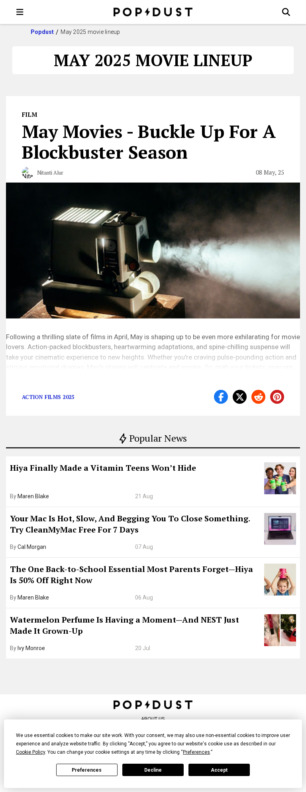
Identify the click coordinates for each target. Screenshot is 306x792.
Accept (219, 770)
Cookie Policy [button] (30, 752)
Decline (153, 770)
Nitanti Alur (50, 172)
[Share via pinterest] (277, 397)
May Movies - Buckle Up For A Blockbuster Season (149, 141)
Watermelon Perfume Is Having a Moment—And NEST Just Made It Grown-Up (124, 625)
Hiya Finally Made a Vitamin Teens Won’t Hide (103, 467)
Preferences (87, 770)
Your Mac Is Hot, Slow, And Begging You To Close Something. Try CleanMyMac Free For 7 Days (130, 524)
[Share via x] (240, 397)
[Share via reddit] (258, 397)
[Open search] (286, 12)
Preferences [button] (196, 752)
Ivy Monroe (31, 648)
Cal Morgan (32, 547)
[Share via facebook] (221, 397)
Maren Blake (33, 496)
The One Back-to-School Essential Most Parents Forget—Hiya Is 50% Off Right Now (131, 575)
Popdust (42, 32)
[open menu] (20, 12)
